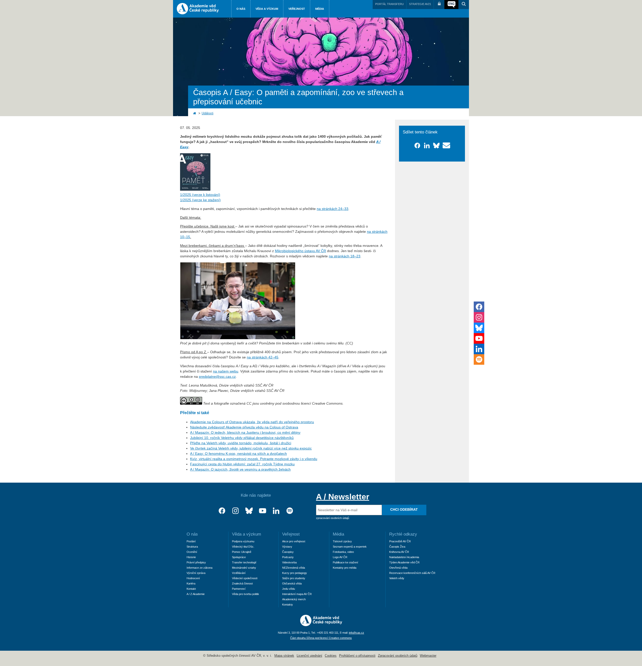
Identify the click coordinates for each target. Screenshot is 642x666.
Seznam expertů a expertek (350, 546)
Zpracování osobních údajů (397, 655)
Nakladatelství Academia (404, 557)
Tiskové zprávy (342, 541)
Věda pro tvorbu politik (245, 594)
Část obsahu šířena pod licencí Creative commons (321, 637)
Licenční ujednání (309, 655)
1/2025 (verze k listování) (200, 195)
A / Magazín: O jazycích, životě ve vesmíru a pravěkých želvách (240, 469)
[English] (451, 4)
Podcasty (288, 557)
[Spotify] (289, 511)
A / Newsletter (342, 496)
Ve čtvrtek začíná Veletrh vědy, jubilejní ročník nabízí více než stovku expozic (251, 448)
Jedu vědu (288, 588)
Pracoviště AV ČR (400, 541)
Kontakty (287, 604)
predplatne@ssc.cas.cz (217, 377)
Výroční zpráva (196, 572)
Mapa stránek (284, 655)
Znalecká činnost (242, 583)
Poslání (191, 541)
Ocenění (192, 551)
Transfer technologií (244, 562)
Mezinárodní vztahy (244, 567)
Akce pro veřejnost (293, 541)
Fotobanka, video (343, 551)
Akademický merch (294, 599)
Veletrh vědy (396, 578)
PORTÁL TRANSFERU (389, 4)
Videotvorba (289, 562)
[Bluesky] (249, 511)
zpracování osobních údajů (332, 518)
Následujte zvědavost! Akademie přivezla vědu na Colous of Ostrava (244, 427)
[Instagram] (235, 511)
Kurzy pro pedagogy (294, 572)
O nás (240, 8)
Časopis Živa (397, 546)
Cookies (331, 655)
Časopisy (288, 551)
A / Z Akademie (196, 594)
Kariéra (191, 583)
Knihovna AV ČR (399, 551)
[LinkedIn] (276, 511)
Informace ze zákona (199, 567)
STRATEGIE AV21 (420, 4)
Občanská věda (292, 583)
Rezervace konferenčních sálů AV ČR (412, 572)
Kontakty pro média (344, 567)
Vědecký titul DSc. (243, 546)
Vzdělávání (239, 572)
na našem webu (225, 371)
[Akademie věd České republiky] (321, 625)
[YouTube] (262, 511)
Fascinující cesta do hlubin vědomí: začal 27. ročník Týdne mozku (242, 464)
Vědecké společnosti (244, 578)
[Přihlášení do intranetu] (439, 4)
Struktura (192, 546)
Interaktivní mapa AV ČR (297, 594)
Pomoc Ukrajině (241, 551)
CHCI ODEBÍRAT (404, 509)
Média (319, 8)
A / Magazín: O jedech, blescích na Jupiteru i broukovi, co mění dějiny (245, 432)
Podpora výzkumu (243, 541)
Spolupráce (239, 557)
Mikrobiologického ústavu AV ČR (300, 251)
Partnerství (239, 588)
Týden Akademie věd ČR (404, 562)
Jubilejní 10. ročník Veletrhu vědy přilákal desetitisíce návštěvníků (242, 438)
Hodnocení (193, 578)
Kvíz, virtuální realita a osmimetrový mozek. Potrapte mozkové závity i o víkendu (253, 459)
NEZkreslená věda (293, 567)
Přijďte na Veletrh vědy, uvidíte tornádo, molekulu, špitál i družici (240, 443)
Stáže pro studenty (293, 578)
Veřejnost (296, 8)
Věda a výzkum (267, 8)
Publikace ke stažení (345, 562)
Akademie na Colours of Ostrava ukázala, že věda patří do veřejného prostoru (252, 422)
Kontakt (191, 588)
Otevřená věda (398, 567)
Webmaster (428, 655)
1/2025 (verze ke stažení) (200, 200)
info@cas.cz (356, 632)
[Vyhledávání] (463, 4)
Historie (191, 557)
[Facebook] (222, 511)
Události (207, 113)
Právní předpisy (196, 562)
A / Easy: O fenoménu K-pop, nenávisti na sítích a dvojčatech (238, 454)
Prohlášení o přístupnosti (357, 655)
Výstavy (287, 546)
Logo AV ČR (340, 557)
